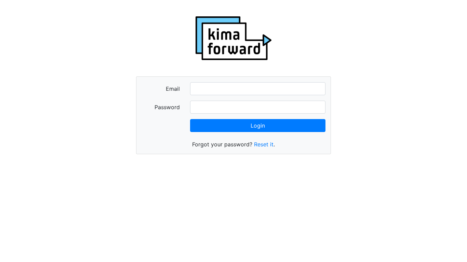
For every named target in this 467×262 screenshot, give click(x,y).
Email (173, 88)
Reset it (263, 144)
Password (167, 107)
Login (258, 125)
